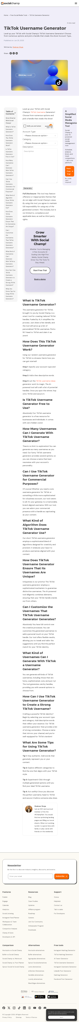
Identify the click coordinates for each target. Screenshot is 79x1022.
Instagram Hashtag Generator (64, 950)
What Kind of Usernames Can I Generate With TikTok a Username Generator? (10, 258)
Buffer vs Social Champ (10, 955)
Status (56, 897)
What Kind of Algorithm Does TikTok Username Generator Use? (10, 201)
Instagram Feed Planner (10, 918)
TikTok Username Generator (64, 963)
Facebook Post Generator (63, 979)
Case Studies (33, 901)
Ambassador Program (36, 926)
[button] (11, 113)
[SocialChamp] (10, 3)
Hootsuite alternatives (36, 950)
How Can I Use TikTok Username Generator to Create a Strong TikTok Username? (10, 277)
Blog (29, 897)
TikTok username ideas (45, 381)
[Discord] (45, 1008)
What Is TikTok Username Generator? (11, 129)
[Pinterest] (39, 1008)
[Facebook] (11, 53)
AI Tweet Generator (61, 959)
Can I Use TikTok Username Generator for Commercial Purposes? (10, 185)
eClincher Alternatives (36, 971)
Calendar (5, 905)
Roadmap (31, 914)
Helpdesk (57, 901)
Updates (31, 905)
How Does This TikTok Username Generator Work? (9, 140)
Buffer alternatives (34, 955)
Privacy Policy (7, 1017)
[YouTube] (34, 1008)
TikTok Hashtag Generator (63, 955)
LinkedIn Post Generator (62, 971)
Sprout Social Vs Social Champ (13, 967)
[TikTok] (19, 1008)
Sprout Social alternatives (37, 963)
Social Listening (8, 914)
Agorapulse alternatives (36, 959)
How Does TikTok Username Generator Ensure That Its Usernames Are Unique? (10, 219)
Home (6, 15)
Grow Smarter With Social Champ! (10, 120)
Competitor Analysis (9, 929)
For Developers (59, 914)
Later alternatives (34, 967)
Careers (31, 918)
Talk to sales (58, 909)
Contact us (58, 905)
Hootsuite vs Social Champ (12, 950)
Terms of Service (31, 1017)
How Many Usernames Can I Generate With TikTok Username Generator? (10, 167)
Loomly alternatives (35, 979)
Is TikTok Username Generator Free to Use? (10, 153)
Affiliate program (34, 909)
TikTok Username (38, 112)
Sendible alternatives (35, 975)
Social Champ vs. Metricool (12, 959)
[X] (14, 53)
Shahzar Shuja (18, 47)
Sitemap (19, 1017)
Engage (5, 901)
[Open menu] (76, 3)
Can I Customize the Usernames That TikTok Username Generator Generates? (10, 239)
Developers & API (8, 937)
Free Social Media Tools (18, 15)
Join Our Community (35, 922)
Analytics (5, 909)
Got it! (61, 1017)
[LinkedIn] (17, 53)
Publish (4, 897)
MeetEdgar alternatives (36, 983)
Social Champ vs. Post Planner (13, 963)
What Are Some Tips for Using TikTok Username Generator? (10, 294)
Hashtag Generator (61, 975)
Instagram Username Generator (65, 967)
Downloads (32, 930)
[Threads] (29, 1008)
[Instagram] (14, 1008)
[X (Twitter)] (9, 1008)
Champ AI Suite (7, 933)
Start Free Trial (40, 270)
